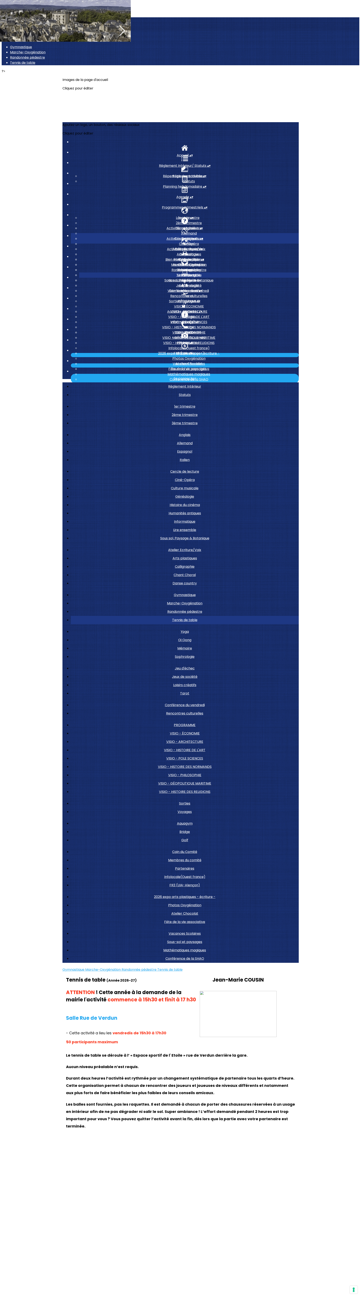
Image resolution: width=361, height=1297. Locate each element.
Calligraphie (184, 566)
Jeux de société (189, 285)
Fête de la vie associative (184, 921)
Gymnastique (21, 47)
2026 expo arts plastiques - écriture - (184, 896)
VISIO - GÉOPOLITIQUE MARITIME (184, 783)
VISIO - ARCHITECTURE (184, 741)
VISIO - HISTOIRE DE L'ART (184, 750)
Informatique (184, 521)
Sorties (184, 803)
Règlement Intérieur (184, 386)
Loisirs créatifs (184, 685)
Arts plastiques (189, 254)
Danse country (185, 583)
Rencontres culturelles (188, 296)
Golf (184, 840)
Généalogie (184, 496)
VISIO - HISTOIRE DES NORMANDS (185, 766)
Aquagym (185, 823)
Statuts (189, 181)
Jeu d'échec (185, 668)
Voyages (189, 316)
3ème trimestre (185, 423)
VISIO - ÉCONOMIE (189, 306)
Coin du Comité (184, 851)
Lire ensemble (184, 529)
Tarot (184, 693)
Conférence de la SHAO (184, 958)
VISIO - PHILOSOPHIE (184, 775)
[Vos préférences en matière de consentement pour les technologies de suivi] (354, 1290)
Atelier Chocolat (184, 913)
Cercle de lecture (184, 471)
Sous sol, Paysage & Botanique (184, 538)
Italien (185, 459)
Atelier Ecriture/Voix (184, 549)
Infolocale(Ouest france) (189, 348)
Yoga (185, 631)
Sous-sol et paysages (188, 369)
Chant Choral (185, 575)
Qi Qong (189, 275)
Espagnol (184, 451)
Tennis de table (22, 62)
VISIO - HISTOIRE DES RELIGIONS (184, 791)
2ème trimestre (189, 223)
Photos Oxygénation (189, 358)
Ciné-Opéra (189, 243)
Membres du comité (189, 337)
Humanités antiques (185, 513)
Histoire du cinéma (185, 504)
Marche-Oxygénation (28, 52)
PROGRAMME (185, 725)
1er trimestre (184, 406)
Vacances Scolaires (189, 363)
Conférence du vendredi (185, 705)
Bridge (189, 327)
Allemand (189, 233)
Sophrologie (184, 656)
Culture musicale (184, 488)
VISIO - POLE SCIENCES (184, 758)
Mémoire (184, 648)
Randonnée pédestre (27, 57)
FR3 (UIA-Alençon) (184, 885)
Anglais (185, 434)
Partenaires (184, 868)
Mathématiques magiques (189, 374)
